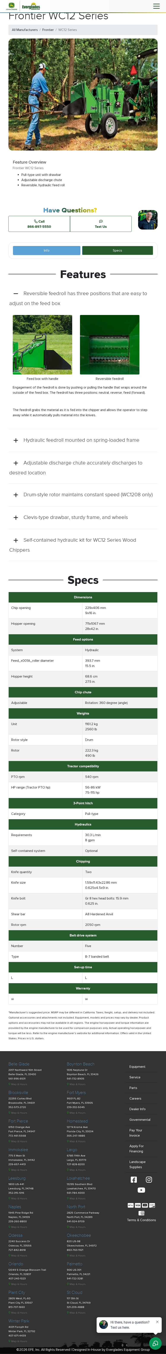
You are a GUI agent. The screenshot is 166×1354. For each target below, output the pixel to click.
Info (46, 250)
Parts (133, 1088)
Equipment (137, 1067)
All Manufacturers (25, 30)
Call (39, 223)
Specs (117, 250)
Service (134, 1077)
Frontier (48, 30)
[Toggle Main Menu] (156, 6)
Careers (135, 1098)
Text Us (101, 226)
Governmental (139, 1120)
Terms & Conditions (141, 1220)
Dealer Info (137, 1109)
